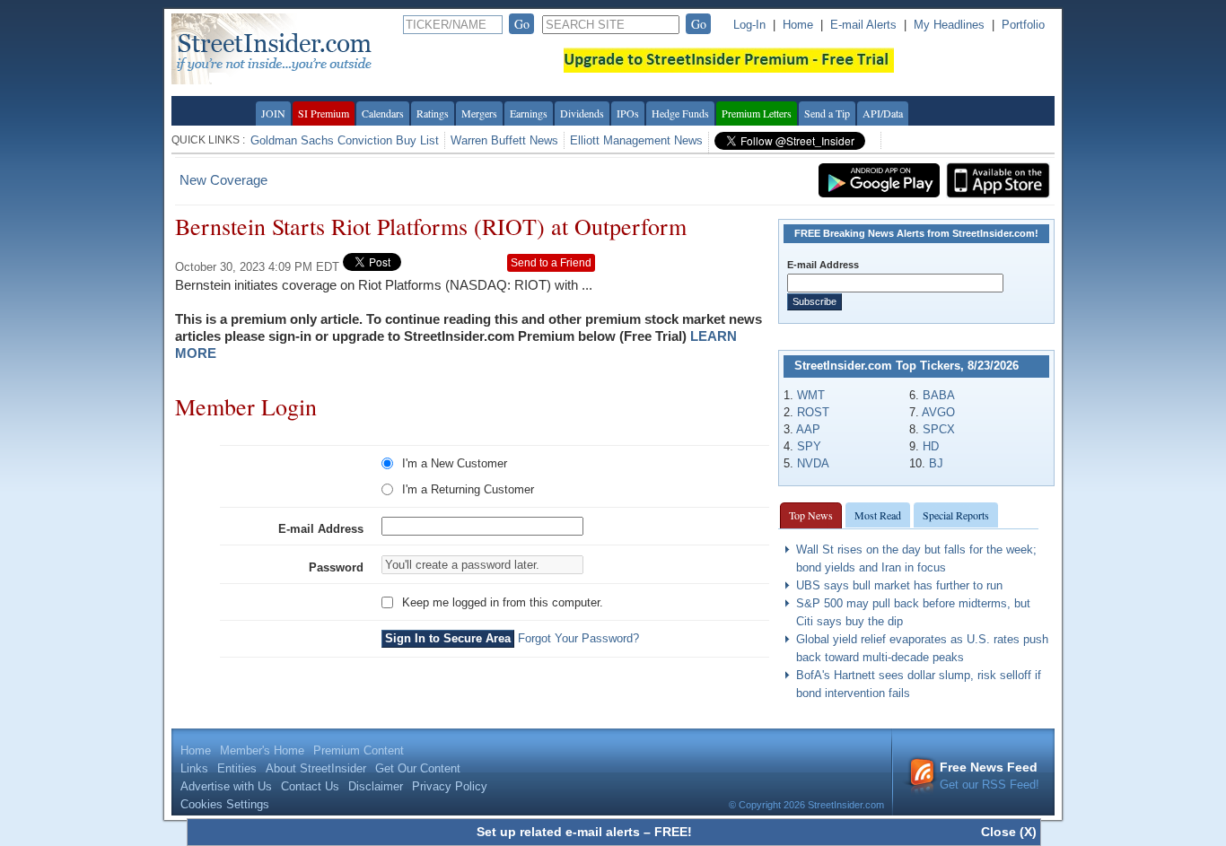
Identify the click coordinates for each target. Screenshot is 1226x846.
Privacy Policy (449, 786)
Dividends (582, 113)
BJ (936, 463)
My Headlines (949, 24)
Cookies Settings (224, 804)
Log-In (749, 24)
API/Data (883, 113)
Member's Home (262, 750)
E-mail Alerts (863, 24)
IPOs (628, 113)
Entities (237, 768)
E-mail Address (320, 529)
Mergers (479, 113)
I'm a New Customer (454, 463)
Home (798, 24)
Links (194, 768)
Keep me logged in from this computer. (502, 602)
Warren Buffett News (504, 140)
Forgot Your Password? (578, 638)
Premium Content (358, 750)
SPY (809, 446)
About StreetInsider (316, 768)
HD (931, 446)
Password (336, 567)
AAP (808, 429)
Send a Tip (827, 113)
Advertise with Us (226, 786)
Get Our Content (417, 768)
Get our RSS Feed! (989, 775)
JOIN (273, 113)
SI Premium (323, 113)
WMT (811, 395)
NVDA (813, 463)
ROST (813, 412)
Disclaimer (375, 786)
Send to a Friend (551, 263)
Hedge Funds (680, 113)
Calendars (383, 113)
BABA (939, 395)
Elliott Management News (636, 140)
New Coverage (223, 180)
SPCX (939, 429)
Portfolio (1023, 24)
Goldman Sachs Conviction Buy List (344, 140)
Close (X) (1009, 831)
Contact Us (310, 786)
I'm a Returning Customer (468, 489)
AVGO (938, 412)
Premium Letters (757, 113)
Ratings (432, 113)
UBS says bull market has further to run (899, 585)
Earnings (528, 113)
